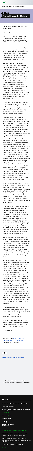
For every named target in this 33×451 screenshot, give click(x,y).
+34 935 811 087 (6, 412)
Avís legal (4, 430)
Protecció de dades (12, 430)
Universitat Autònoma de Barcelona (4, 2)
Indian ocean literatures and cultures (13, 6)
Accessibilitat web (22, 430)
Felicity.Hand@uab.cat (7, 415)
